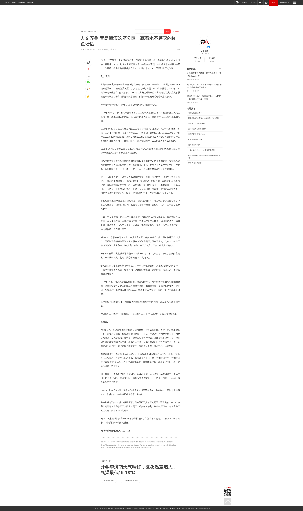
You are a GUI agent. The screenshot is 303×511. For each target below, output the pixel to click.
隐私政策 (156, 508)
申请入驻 (176, 31)
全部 (219, 68)
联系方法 (135, 508)
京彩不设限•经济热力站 (196, 134)
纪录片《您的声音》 (195, 163)
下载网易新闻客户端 (130, 480)
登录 (273, 2)
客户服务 (149, 508)
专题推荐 (191, 108)
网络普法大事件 (194, 145)
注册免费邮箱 (283, 2)
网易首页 (7, 2)
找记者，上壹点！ (204, 53)
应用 (13, 2)
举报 (178, 49)
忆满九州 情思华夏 (195, 139)
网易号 (90, 31)
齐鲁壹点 (105, 50)
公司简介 (128, 508)
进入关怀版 (30, 2)
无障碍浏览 (22, 2)
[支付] (260, 2)
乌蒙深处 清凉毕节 (195, 113)
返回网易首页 (109, 480)
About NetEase (119, 508)
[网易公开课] (245, 2)
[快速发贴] (88, 62)
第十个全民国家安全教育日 (198, 129)
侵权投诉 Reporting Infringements (199, 508)
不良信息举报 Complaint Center (170, 508)
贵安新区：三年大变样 (196, 123)
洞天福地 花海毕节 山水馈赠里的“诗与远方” (204, 118)
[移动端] (237, 2)
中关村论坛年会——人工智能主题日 (201, 150)
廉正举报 (184, 508)
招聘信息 (142, 508)
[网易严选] (253, 2)
